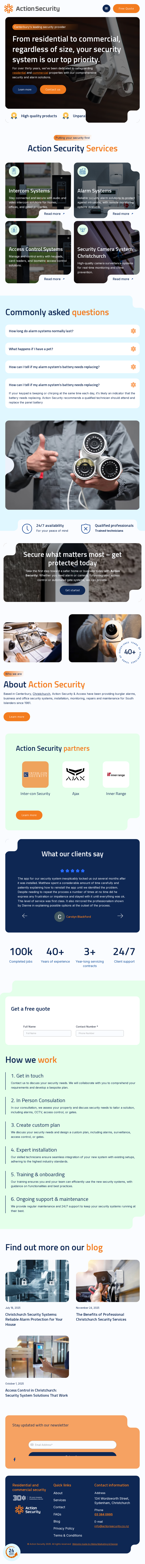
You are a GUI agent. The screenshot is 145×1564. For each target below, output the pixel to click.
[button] (106, 8)
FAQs (57, 1514)
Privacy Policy (63, 1528)
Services (59, 1500)
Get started (72, 590)
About (57, 1493)
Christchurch (41, 694)
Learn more (24, 89)
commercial (40, 72)
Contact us (53, 89)
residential (19, 72)
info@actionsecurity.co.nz (111, 1526)
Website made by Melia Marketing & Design (95, 1544)
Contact (59, 1507)
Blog (56, 1521)
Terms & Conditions (67, 1535)
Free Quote (126, 8)
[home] (27, 9)
